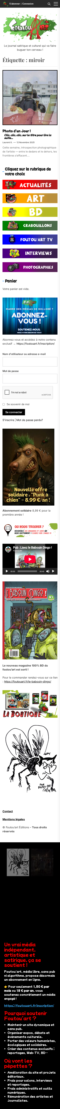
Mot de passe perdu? (29, 420)
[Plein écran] (53, 571)
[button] (56, 4)
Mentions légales (13, 819)
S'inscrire (8, 420)
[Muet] (48, 571)
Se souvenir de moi (18, 404)
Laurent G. (7, 142)
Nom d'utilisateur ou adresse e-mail (24, 354)
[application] (30, 559)
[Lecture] (6, 571)
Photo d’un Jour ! (16, 131)
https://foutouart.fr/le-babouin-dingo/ (27, 681)
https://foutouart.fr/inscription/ (35, 343)
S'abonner (14, 4)
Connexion (28, 4)
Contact (7, 811)
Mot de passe (10, 371)
